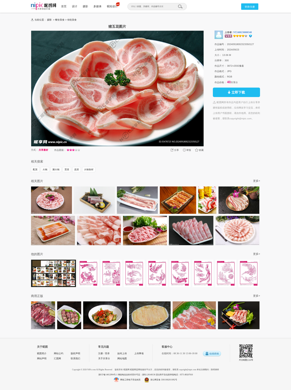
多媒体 (97, 6)
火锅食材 (88, 169)
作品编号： (220, 44)
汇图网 (57, 358)
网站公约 (58, 353)
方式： (34, 150)
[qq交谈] (212, 354)
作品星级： (60, 150)
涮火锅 (55, 169)
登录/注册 (250, 6)
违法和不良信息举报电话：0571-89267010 (174, 374)
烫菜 (66, 169)
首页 (64, 6)
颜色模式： (220, 76)
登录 (107, 353)
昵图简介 (41, 353)
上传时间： (220, 49)
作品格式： (220, 71)
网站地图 (122, 358)
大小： (218, 55)
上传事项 (139, 353)
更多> (256, 180)
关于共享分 (104, 358)
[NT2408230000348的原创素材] (219, 34)
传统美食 (72, 19)
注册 (100, 353)
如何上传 (122, 353)
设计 (74, 6)
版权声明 (75, 353)
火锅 (45, 169)
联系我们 (75, 358)
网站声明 (41, 358)
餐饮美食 (59, 19)
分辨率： (219, 60)
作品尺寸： (220, 65)
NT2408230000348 (242, 32)
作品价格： (220, 82)
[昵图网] (43, 6)
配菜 (35, 169)
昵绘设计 (112, 6)
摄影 (85, 6)
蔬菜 (76, 169)
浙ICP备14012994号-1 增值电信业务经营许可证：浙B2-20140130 (127, 374)
